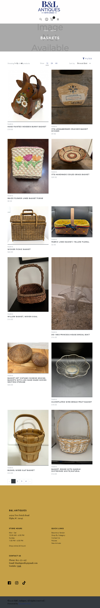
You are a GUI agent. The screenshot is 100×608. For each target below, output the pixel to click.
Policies (54, 540)
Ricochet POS (24, 603)
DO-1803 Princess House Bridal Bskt (70, 334)
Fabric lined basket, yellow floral (70, 242)
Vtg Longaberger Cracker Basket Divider (69, 130)
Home (46, 30)
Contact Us (55, 538)
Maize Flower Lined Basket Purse (25, 198)
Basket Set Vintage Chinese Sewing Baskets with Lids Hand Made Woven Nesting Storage (27, 380)
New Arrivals (56, 543)
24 (52, 63)
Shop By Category (58, 535)
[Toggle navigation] (57, 19)
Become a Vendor (58, 532)
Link (19, 566)
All (56, 63)
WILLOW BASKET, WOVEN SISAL (22, 316)
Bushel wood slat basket (21, 470)
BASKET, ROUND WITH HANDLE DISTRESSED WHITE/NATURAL (66, 470)
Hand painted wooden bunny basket (27, 126)
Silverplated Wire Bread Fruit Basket (71, 402)
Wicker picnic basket (19, 249)
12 (47, 63)
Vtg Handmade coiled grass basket (70, 174)
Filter (88, 58)
